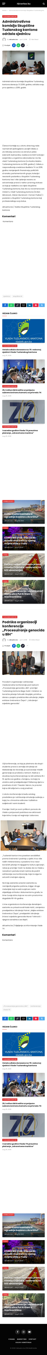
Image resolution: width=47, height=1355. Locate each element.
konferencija (36, 1006)
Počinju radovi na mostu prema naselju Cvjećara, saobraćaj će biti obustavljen (22, 567)
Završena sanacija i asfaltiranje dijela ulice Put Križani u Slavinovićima (23, 593)
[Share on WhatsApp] (18, 45)
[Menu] (3, 3)
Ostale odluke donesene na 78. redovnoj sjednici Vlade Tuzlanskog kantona (21, 350)
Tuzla (5, 528)
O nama (11, 1339)
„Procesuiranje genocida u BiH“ (15, 1006)
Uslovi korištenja (23, 1342)
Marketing (22, 1339)
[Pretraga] (43, 3)
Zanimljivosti (8, 501)
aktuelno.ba (13, 39)
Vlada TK (6, 1010)
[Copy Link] (23, 45)
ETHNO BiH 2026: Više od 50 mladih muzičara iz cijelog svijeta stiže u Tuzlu (19, 540)
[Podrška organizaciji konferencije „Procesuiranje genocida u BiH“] (23, 663)
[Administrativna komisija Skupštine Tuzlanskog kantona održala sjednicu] (23, 62)
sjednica (6, 296)
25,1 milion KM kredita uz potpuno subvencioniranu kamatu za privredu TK (21, 391)
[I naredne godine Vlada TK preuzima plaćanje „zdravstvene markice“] (23, 412)
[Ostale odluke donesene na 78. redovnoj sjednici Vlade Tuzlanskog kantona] (23, 331)
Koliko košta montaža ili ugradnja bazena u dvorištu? (21, 515)
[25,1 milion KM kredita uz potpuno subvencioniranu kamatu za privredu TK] (23, 371)
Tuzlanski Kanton (9, 16)
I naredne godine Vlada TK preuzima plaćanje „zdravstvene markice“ (20, 431)
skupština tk (17, 296)
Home (4, 10)
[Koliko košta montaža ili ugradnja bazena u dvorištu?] (23, 512)
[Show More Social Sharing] (27, 45)
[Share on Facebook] (14, 45)
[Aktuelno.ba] (23, 3)
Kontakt (32, 1339)
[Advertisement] (23, 116)
